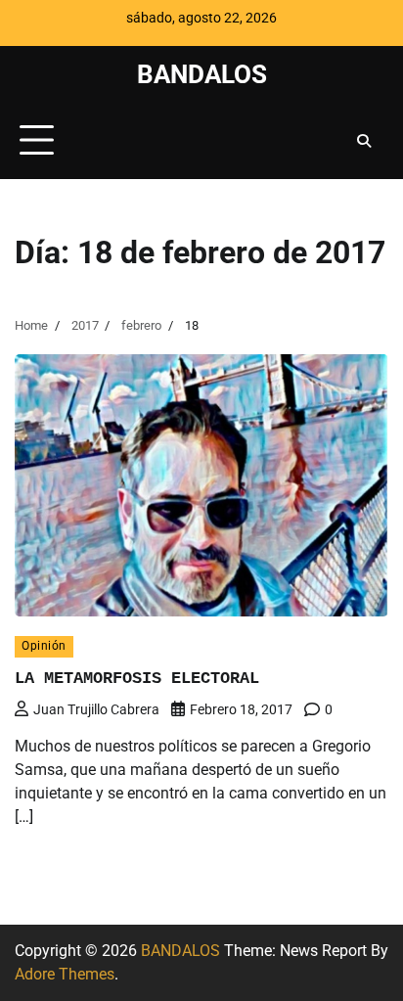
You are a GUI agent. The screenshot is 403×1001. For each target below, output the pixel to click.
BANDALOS (202, 74)
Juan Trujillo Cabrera (96, 709)
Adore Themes (64, 974)
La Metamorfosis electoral (137, 678)
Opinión (44, 646)
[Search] (364, 141)
